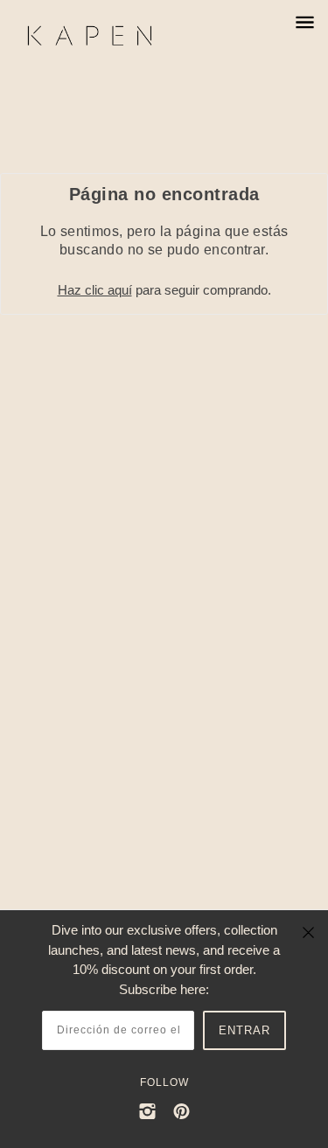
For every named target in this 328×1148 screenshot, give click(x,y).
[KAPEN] (107, 35)
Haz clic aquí (95, 289)
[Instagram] (147, 1111)
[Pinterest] (181, 1111)
